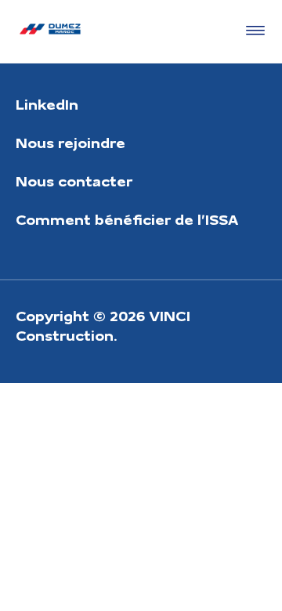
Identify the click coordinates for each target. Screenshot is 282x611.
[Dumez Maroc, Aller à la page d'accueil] (50, 31)
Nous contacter (74, 181)
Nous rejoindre (70, 142)
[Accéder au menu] (252, 31)
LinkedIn (47, 104)
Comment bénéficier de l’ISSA (127, 219)
